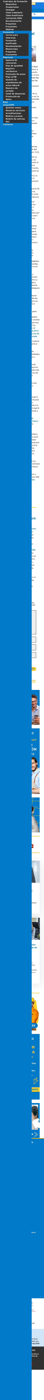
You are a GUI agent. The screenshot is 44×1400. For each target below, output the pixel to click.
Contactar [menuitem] (8, 124)
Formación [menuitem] (8, 32)
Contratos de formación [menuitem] (15, 1)
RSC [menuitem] (8, 122)
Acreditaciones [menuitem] (13, 113)
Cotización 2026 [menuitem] (14, 18)
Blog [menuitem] (5, 102)
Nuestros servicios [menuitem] (15, 110)
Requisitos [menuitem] (11, 4)
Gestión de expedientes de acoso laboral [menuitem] (14, 82)
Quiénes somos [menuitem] (13, 108)
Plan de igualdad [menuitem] (14, 66)
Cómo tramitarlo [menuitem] (14, 13)
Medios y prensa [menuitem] (14, 116)
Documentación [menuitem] (13, 21)
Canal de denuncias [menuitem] (15, 94)
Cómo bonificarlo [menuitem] (14, 15)
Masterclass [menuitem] (12, 49)
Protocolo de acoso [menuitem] (15, 74)
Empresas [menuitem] (8, 57)
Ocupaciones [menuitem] (12, 7)
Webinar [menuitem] (10, 29)
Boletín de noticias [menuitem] (15, 119)
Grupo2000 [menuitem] (8, 105)
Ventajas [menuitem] (10, 10)
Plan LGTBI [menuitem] (11, 77)
